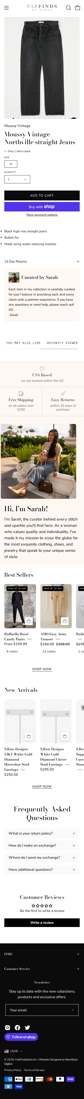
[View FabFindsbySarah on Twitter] (27, 1027)
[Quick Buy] (29, 621)
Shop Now (42, 669)
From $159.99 (15, 644)
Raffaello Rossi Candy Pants (16, 636)
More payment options (42, 215)
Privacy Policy (12, 1070)
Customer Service (17, 968)
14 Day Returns (15, 261)
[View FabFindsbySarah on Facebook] (17, 1027)
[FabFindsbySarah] (42, 7)
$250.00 (11, 774)
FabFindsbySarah (25, 1059)
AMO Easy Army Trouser (53, 636)
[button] (68, 8)
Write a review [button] (42, 922)
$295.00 (47, 769)
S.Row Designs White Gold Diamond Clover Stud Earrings (53, 757)
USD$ (14, 1051)
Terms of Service (34, 1070)
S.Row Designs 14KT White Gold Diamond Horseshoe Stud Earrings (18, 759)
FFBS (8, 954)
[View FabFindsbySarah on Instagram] (7, 1027)
